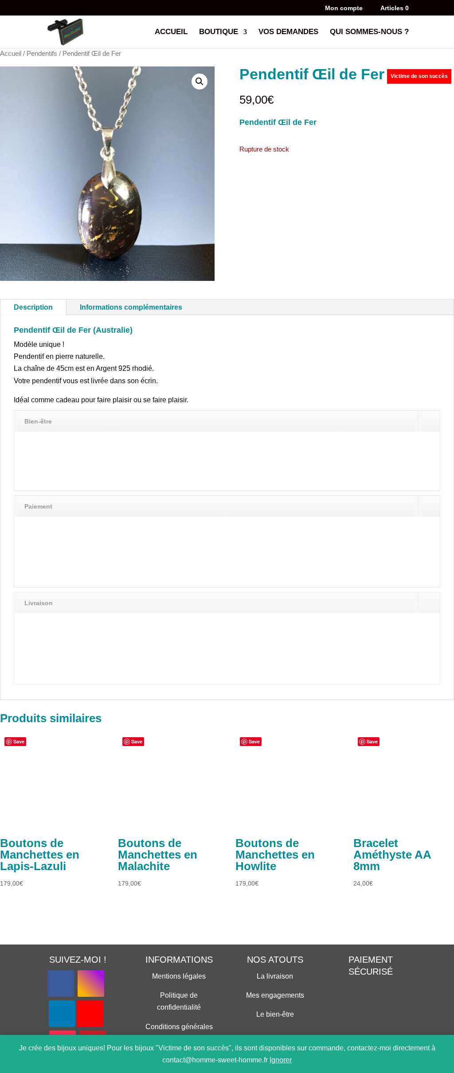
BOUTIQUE (218, 32)
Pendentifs (42, 53)
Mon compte (344, 8)
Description (33, 307)
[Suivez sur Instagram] (91, 983)
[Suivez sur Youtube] (90, 1013)
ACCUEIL (171, 32)
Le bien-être (275, 1014)
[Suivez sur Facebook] (60, 983)
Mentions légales (179, 976)
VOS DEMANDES (288, 32)
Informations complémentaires (131, 307)
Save (18, 741)
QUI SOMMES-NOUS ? (369, 32)
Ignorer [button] (281, 1060)
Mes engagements (275, 995)
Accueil (10, 53)
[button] (199, 81)
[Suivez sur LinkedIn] (62, 1013)
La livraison (275, 976)
